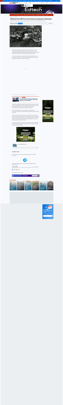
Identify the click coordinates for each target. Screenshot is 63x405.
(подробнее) (14, 155)
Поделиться (50, 23)
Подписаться (20, 23)
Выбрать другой (28, 5)
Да (25, 5)
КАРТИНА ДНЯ (21, 172)
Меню (1, 1)
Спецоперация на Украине (16, 172)
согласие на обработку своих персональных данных (47, 217)
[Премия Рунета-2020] (20, 3)
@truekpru (16, 164)
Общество (21, 97)
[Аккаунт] (61, 1)
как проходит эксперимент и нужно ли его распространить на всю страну (29, 99)
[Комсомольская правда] (14, 3)
